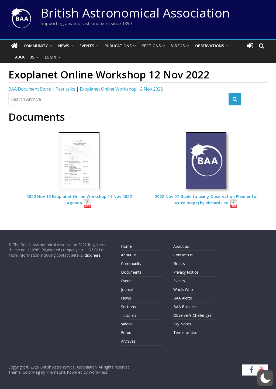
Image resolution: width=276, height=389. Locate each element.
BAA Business (185, 306)
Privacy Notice (185, 272)
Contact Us (183, 254)
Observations (209, 45)
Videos (178, 45)
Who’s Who (183, 289)
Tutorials (128, 315)
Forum (127, 332)
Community (36, 45)
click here (92, 255)
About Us (24, 57)
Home (126, 246)
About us (129, 254)
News (63, 45)
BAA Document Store (29, 89)
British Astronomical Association (135, 12)
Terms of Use (185, 332)
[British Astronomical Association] (14, 45)
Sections (151, 45)
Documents (131, 272)
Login (50, 57)
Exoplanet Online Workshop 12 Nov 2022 (121, 89)
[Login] (250, 45)
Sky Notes (182, 323)
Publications (118, 45)
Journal (127, 289)
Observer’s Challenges (192, 315)
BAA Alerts (182, 298)
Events (87, 45)
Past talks (65, 89)
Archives (128, 341)
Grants (179, 263)
